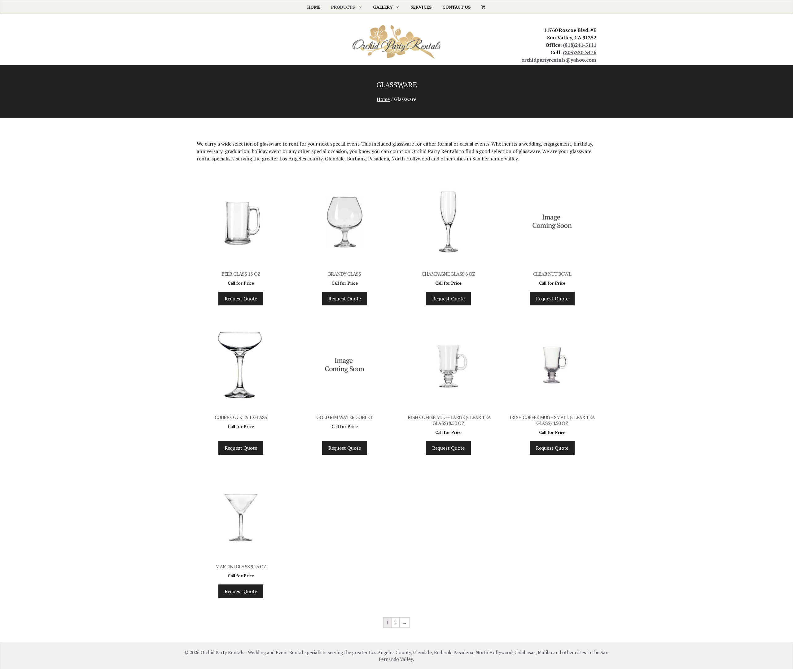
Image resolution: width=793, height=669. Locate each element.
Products (343, 7)
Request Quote (241, 298)
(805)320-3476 (579, 52)
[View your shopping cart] (483, 7)
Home (314, 7)
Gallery (382, 7)
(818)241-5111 (579, 45)
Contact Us (456, 7)
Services (421, 7)
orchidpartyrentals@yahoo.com (558, 59)
